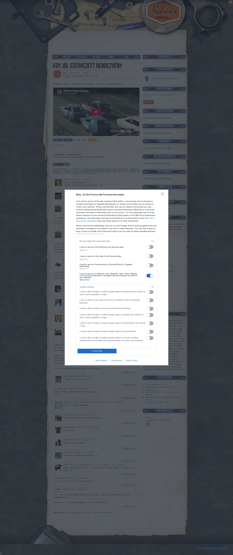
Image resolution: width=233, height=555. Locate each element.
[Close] (163, 194)
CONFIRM (97, 351)
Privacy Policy (132, 360)
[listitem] (116, 241)
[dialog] (116, 277)
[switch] (149, 247)
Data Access (116, 360)
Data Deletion (101, 360)
